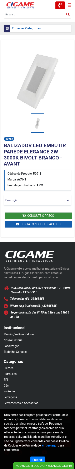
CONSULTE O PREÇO (40, 215)
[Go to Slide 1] (37, 123)
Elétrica (9, 368)
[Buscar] (68, 15)
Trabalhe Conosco (16, 351)
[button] (37, 79)
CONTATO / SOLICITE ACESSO (41, 224)
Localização (11, 346)
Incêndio (9, 391)
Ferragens (10, 397)
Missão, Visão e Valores (19, 334)
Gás (6, 385)
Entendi (37, 460)
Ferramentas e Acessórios (21, 403)
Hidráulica (10, 374)
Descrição (11, 200)
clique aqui (49, 445)
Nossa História (13, 340)
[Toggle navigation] (68, 5)
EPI (6, 379)
